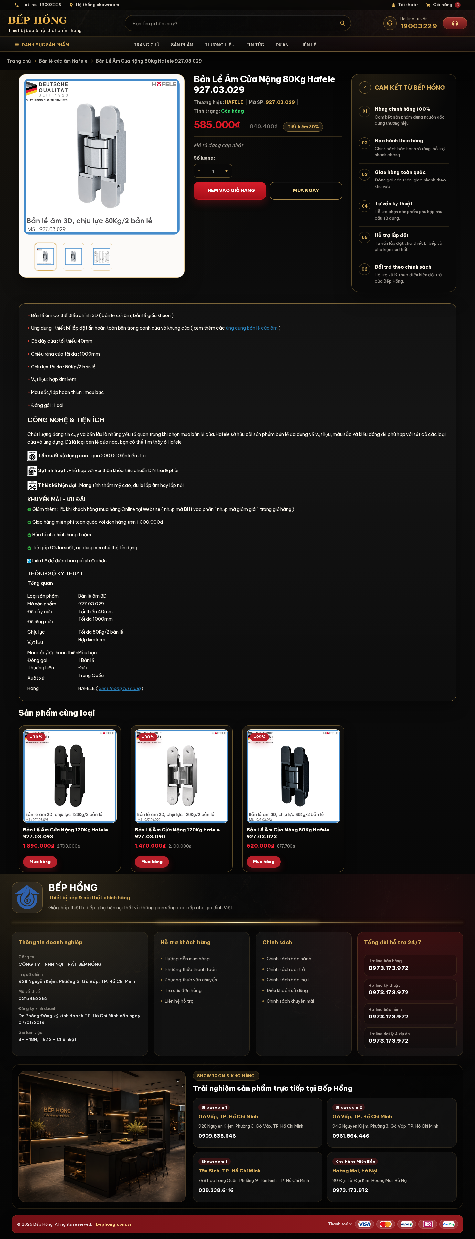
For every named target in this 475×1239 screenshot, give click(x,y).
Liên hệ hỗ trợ (179, 1001)
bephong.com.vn (114, 1224)
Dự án (282, 44)
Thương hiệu (220, 44)
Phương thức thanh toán (191, 969)
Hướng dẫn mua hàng (187, 959)
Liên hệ (308, 44)
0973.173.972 (350, 1190)
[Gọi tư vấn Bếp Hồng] (455, 23)
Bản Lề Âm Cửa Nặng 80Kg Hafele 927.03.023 (288, 833)
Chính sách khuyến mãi (290, 1001)
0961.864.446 (350, 1136)
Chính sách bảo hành (289, 959)
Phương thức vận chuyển (191, 980)
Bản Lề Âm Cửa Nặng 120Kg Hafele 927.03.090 (177, 833)
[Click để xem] (102, 157)
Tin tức (255, 44)
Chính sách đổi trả (286, 969)
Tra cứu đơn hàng (183, 990)
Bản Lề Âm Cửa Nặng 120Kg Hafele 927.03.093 (65, 833)
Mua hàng (40, 861)
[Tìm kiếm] (343, 23)
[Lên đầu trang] (464, 1228)
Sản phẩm (182, 44)
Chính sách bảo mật (288, 980)
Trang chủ (146, 44)
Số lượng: (204, 158)
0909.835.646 (217, 1136)
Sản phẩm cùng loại (57, 713)
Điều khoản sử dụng (287, 990)
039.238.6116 (216, 1190)
